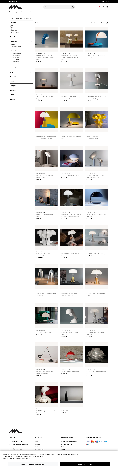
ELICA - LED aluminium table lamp (70, 411)
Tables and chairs (16, 46)
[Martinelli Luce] (15, 7)
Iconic (13, 26)
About (36, 441)
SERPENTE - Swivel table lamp (44, 332)
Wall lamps (16, 57)
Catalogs (37, 444)
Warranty (63, 446)
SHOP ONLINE (105, 1)
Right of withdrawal (66, 444)
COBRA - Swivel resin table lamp (70, 371)
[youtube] (17, 449)
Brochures (37, 446)
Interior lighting (19, 18)
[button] (98, 23)
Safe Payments (39, 449)
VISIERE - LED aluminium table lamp (71, 175)
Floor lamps (16, 59)
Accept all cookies (85, 464)
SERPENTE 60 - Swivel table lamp (96, 55)
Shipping (62, 449)
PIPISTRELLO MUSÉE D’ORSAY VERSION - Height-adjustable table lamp (70, 57)
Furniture (11, 11)
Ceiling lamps (16, 55)
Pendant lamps (17, 53)
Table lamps (15, 32)
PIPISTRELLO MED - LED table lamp (96, 254)
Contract (27, 11)
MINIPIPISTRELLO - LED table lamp (96, 293)
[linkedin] (21, 449)
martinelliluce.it (14, 1)
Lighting (17, 11)
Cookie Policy (15, 458)
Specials (14, 30)
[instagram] (14, 449)
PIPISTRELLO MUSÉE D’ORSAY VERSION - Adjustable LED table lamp (45, 57)
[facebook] (10, 449)
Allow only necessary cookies (33, 464)
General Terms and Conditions (68, 441)
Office (22, 11)
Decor (32, 11)
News (13, 28)
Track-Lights (16, 64)
